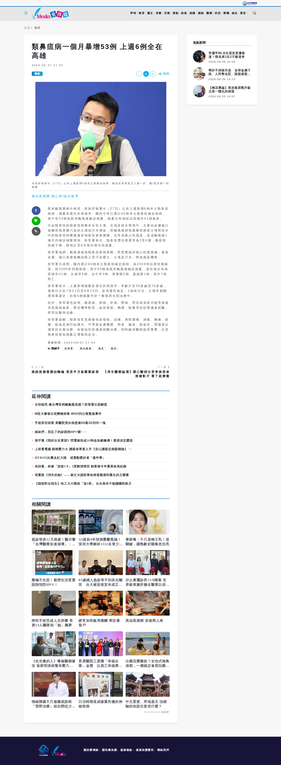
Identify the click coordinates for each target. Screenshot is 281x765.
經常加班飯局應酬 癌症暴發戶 (99, 623)
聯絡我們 (163, 749)
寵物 (201, 13)
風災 (101, 348)
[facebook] (36, 210)
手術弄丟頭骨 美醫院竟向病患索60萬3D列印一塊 (70, 422)
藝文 (150, 13)
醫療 (209, 13)
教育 (142, 13)
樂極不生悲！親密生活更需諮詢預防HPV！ (54, 582)
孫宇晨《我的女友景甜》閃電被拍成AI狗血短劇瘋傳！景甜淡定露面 (84, 440)
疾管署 (69, 348)
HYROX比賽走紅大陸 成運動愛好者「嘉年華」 (70, 457)
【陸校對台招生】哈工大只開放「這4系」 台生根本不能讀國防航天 (83, 483)
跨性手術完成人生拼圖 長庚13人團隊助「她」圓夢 (52, 623)
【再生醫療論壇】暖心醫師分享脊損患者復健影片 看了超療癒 (137, 374)
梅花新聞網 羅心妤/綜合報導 (55, 196)
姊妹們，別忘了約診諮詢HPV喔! (58, 431)
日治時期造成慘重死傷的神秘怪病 (100, 704)
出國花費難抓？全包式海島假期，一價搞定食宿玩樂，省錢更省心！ (147, 663)
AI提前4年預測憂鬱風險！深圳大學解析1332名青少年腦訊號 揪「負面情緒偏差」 (100, 542)
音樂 (159, 13)
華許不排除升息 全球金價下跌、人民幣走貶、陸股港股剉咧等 (230, 74)
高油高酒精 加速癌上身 (144, 620)
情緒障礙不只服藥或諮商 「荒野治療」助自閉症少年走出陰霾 (54, 704)
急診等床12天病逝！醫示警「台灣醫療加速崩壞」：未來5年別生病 (54, 542)
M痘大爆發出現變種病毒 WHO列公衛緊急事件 (68, 413)
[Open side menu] (26, 13)
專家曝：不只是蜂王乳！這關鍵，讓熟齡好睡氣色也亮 (147, 542)
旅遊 (184, 13)
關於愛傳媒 (91, 749)
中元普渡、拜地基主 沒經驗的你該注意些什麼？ (146, 704)
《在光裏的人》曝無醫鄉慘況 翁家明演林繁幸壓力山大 (54, 663)
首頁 (27, 27)
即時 (133, 13)
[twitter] (36, 221)
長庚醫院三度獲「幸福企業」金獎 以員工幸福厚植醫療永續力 (100, 663)
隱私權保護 (109, 749)
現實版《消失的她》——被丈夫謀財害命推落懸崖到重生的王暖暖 (82, 475)
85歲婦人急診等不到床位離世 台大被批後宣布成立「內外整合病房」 (101, 582)
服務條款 (126, 749)
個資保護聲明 (145, 749)
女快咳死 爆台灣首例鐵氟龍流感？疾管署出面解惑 (71, 404)
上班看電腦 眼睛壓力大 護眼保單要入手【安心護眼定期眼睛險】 (81, 449)
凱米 (114, 348)
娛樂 (193, 13)
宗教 (167, 13)
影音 (243, 13)
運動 (176, 13)
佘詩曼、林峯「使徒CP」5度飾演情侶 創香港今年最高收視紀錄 (81, 466)
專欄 (226, 13)
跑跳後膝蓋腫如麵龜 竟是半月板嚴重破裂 (65, 371)
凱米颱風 (86, 348)
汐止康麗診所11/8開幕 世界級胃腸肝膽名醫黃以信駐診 (147, 582)
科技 (218, 13)
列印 (166, 73)
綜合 (235, 13)
